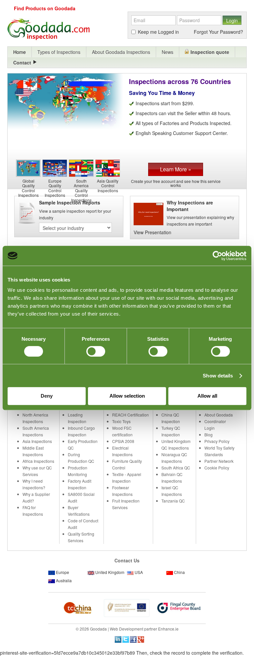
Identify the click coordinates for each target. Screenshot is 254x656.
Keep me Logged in (158, 31)
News (167, 52)
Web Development (126, 629)
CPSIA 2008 (123, 441)
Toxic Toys (121, 421)
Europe (62, 572)
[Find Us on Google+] (141, 638)
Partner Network (218, 461)
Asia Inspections (37, 441)
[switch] (95, 351)
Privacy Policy (217, 441)
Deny (47, 396)
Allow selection (127, 396)
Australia (64, 580)
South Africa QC (175, 467)
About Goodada (218, 414)
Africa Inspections (38, 461)
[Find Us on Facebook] (133, 638)
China (179, 572)
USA (139, 572)
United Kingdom (109, 572)
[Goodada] (65, 29)
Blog (208, 434)
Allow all (207, 396)
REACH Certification (130, 414)
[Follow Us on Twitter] (125, 638)
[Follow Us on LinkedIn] (118, 638)
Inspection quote (209, 52)
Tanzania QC (173, 500)
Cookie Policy (216, 467)
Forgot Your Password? (218, 31)
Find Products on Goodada (44, 8)
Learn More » (175, 169)
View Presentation (152, 232)
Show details (218, 375)
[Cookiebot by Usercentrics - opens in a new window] (217, 256)
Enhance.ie (168, 629)
